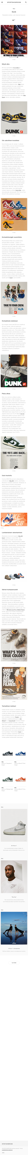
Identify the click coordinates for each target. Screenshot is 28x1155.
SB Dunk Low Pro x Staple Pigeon (16, 609)
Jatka (3, 1152)
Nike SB (11, 480)
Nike (19, 84)
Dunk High (18, 190)
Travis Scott (12, 720)
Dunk (11, 277)
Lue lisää (14, 962)
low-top (22, 413)
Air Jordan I (16, 67)
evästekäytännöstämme (7, 1150)
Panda (17, 717)
